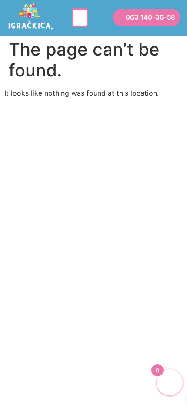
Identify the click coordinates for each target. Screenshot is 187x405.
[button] (80, 17)
